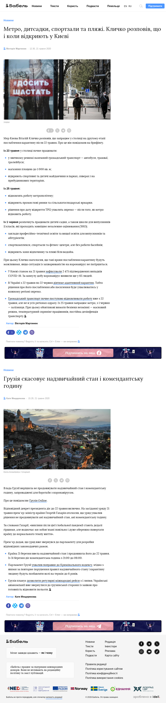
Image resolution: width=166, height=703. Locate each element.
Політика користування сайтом (104, 668)
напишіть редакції (54, 697)
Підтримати (155, 6)
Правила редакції (96, 664)
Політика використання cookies (104, 678)
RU (130, 6)
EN (125, 6)
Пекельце (113, 6)
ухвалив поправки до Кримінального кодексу (62, 565)
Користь (72, 6)
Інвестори (111, 646)
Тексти (54, 6)
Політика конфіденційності (101, 673)
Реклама (110, 651)
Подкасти (93, 6)
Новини (37, 6)
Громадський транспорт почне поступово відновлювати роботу (50, 298)
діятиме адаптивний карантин (73, 282)
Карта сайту (112, 655)
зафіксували (54, 271)
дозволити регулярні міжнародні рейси (53, 580)
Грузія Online (38, 500)
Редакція (110, 641)
